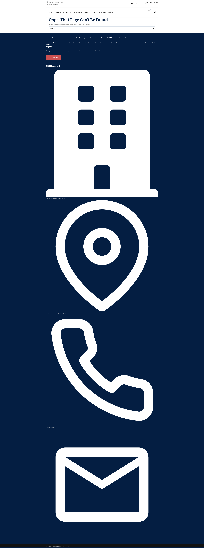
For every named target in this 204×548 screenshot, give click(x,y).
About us (58, 12)
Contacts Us (102, 12)
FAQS (93, 12)
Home (50, 12)
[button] (150, 12)
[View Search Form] (155, 12)
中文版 (110, 12)
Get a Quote (77, 12)
